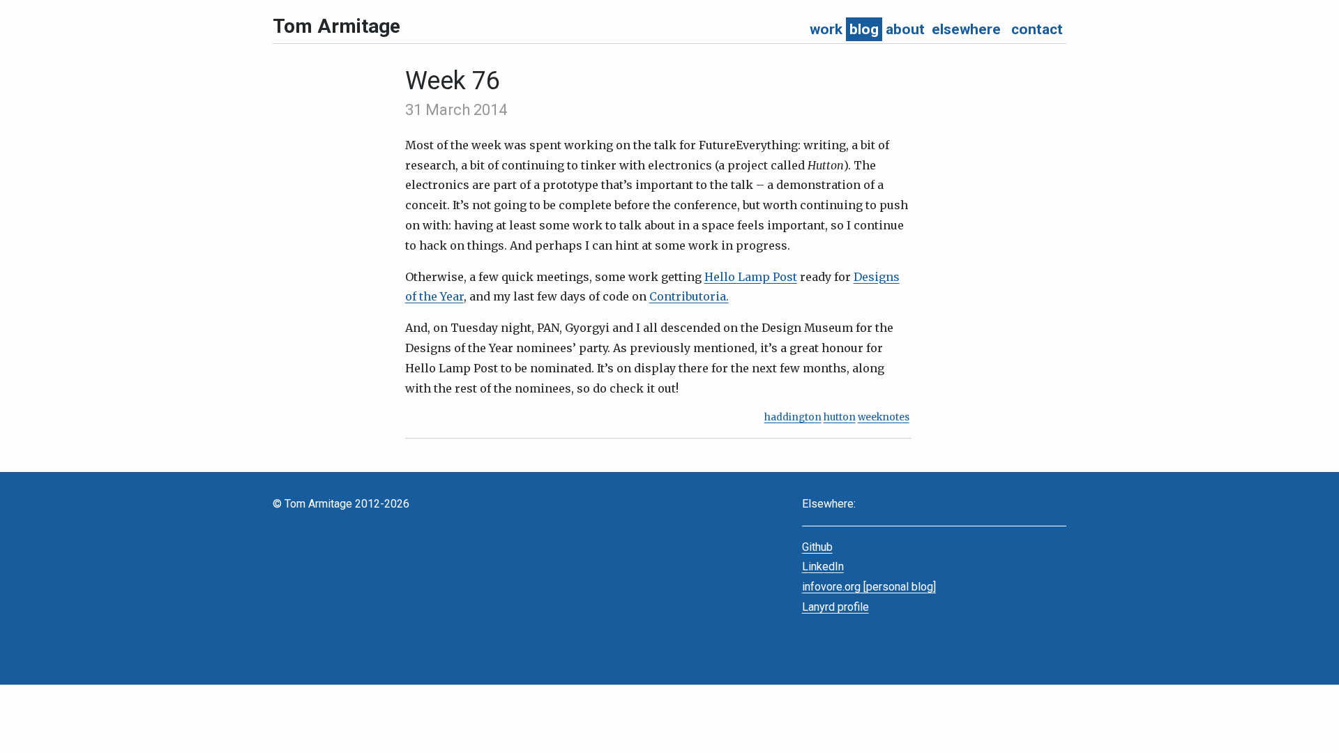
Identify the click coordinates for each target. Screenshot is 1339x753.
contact (1037, 29)
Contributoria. (689, 296)
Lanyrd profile (835, 607)
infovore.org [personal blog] (869, 586)
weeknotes (883, 417)
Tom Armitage (336, 26)
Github (817, 547)
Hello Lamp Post (750, 277)
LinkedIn (823, 566)
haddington (793, 417)
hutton (840, 417)
